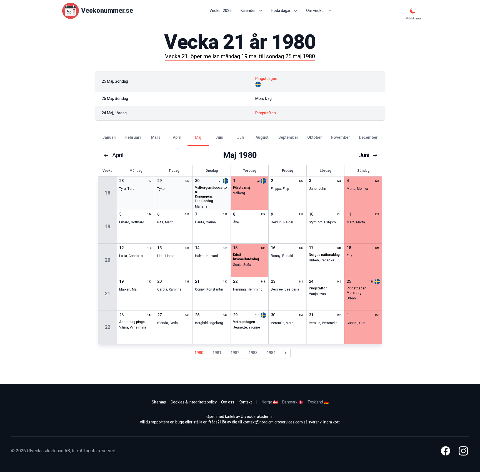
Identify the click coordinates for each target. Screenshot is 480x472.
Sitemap (159, 402)
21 (107, 293)
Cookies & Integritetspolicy (194, 402)
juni (364, 155)
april (117, 155)
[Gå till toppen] (470, 462)
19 (107, 226)
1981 (216, 353)
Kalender (248, 11)
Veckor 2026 (220, 11)
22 (107, 327)
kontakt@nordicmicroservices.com (273, 422)
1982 (235, 353)
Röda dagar (281, 11)
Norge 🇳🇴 (270, 402)
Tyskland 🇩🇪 (318, 402)
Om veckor (315, 11)
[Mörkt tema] (413, 11)
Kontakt (245, 402)
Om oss (227, 402)
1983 (253, 353)
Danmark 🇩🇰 (292, 402)
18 (107, 193)
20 (107, 260)
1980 (198, 353)
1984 (271, 353)
